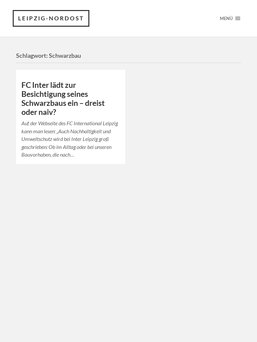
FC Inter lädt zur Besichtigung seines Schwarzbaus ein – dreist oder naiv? (63, 98)
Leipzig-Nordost (51, 18)
